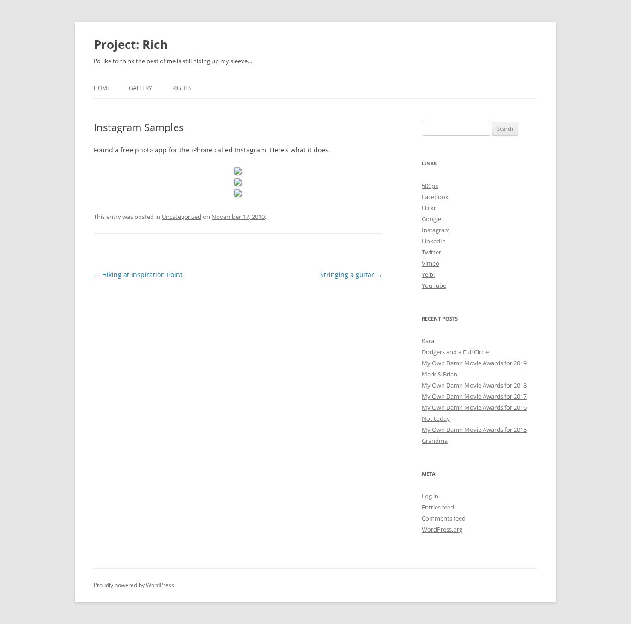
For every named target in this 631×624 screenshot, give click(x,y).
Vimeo (430, 263)
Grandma (435, 440)
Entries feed (438, 507)
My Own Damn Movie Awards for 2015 (474, 429)
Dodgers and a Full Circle (455, 352)
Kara (428, 341)
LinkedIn (434, 241)
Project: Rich (131, 44)
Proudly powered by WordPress (134, 585)
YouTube (434, 285)
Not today (436, 418)
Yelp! (428, 274)
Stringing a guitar (351, 274)
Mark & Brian (439, 374)
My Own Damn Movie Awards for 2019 (474, 363)
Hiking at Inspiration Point (138, 274)
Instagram (436, 230)
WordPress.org (442, 529)
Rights (182, 88)
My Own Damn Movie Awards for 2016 (474, 407)
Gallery (140, 88)
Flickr (429, 208)
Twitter (431, 252)
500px (430, 186)
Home (102, 88)
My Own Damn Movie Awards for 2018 (474, 385)
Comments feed (444, 518)
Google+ (433, 219)
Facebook (435, 197)
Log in (430, 496)
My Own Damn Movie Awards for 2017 (474, 396)
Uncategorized (181, 216)
